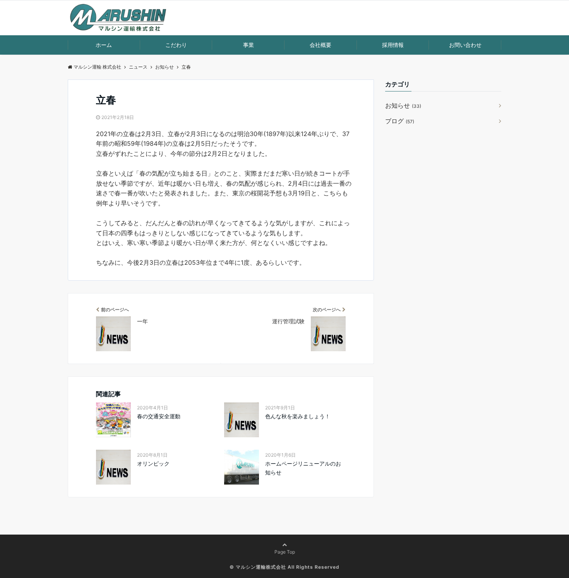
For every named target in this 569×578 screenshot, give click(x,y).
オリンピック (153, 463)
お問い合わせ (465, 44)
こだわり (176, 44)
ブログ (399, 121)
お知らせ (403, 105)
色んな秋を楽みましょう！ (297, 416)
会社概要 (320, 44)
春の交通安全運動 (158, 416)
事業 (248, 44)
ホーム (104, 44)
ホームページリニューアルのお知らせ (303, 467)
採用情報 (393, 44)
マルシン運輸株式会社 (261, 567)
